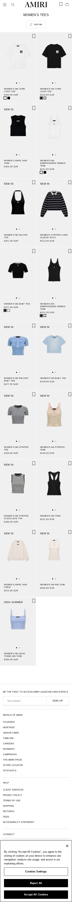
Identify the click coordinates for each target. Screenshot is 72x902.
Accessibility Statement (18, 822)
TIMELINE (8, 738)
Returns (8, 811)
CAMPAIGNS (10, 754)
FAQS (6, 816)
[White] (5, 98)
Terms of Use (11, 800)
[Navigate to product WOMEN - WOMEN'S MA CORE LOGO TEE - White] (18, 58)
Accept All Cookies (36, 894)
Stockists (9, 770)
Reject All (36, 883)
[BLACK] (9, 98)
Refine (38, 24)
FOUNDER (9, 722)
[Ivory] (9, 310)
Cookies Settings (36, 871)
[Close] (67, 845)
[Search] (12, 5)
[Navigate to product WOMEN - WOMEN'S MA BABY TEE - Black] (18, 272)
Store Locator (13, 765)
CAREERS (8, 743)
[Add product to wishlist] (30, 38)
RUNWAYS (8, 749)
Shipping (8, 806)
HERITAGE (9, 727)
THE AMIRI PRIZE (12, 760)
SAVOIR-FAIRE (11, 733)
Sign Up (57, 700)
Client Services (13, 790)
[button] (5, 4)
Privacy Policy (12, 795)
